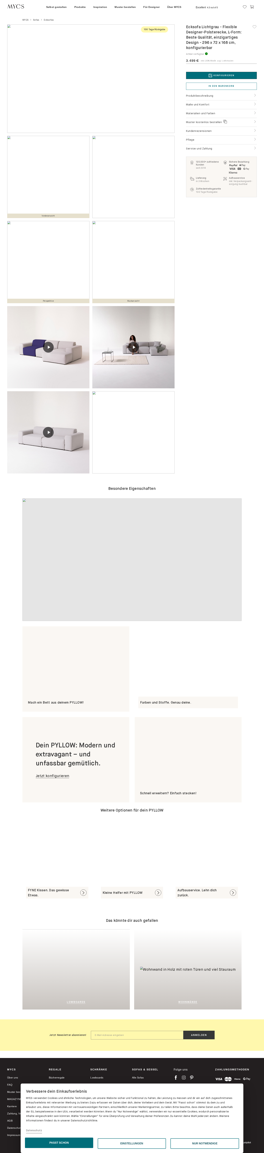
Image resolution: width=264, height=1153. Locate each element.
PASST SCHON (59, 1142)
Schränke (98, 1069)
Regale (55, 1069)
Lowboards (96, 1077)
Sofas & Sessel (145, 1069)
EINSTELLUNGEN (131, 1143)
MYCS (11, 1069)
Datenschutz (34, 1130)
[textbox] (137, 1035)
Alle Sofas (138, 1077)
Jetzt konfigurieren (52, 776)
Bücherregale (57, 1077)
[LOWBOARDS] (93, 969)
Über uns (12, 1077)
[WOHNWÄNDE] (182, 932)
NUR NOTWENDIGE (204, 1143)
